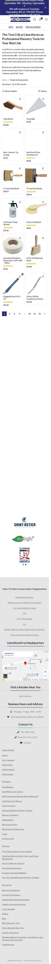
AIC (24, 624)
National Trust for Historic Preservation (24, 602)
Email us (27, 742)
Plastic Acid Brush (34, 404)
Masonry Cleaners (10, 815)
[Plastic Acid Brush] (36, 391)
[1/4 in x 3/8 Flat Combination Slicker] (36, 465)
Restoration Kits (9, 824)
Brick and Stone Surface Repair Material (20, 796)
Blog (4, 918)
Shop (11, 27)
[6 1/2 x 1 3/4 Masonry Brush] (36, 427)
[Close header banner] (45, 7)
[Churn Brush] (13, 106)
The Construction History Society (24, 635)
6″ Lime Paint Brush (11, 370)
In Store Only (8, 838)
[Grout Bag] (36, 106)
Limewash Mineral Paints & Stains (17, 810)
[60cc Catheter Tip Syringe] (13, 230)
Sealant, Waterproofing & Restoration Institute (24, 629)
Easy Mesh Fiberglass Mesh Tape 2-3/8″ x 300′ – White (12, 442)
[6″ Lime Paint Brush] (13, 357)
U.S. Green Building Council (24, 608)
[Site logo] (20, 19)
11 (34, 495)
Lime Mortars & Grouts (12, 791)
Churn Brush (8, 119)
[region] (24, 539)
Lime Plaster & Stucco (12, 801)
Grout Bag (31, 119)
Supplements (8, 820)
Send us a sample (33, 27)
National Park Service (24, 597)
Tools (4, 834)
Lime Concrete (8, 806)
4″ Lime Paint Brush (34, 370)
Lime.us (8, 49)
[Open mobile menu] (46, 19)
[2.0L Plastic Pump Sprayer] (13, 391)
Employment (7, 774)
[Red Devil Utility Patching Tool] (36, 230)
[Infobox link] (2, 19)
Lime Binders (8, 787)
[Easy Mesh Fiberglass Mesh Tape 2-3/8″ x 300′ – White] (13, 427)
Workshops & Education (13, 829)
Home (4, 80)
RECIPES (19, 27)
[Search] (34, 19)
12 (39, 495)
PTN (25, 613)
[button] (20, 98)
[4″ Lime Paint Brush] (36, 357)
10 (29, 495)
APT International (24, 619)
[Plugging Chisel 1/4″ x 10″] (13, 465)
